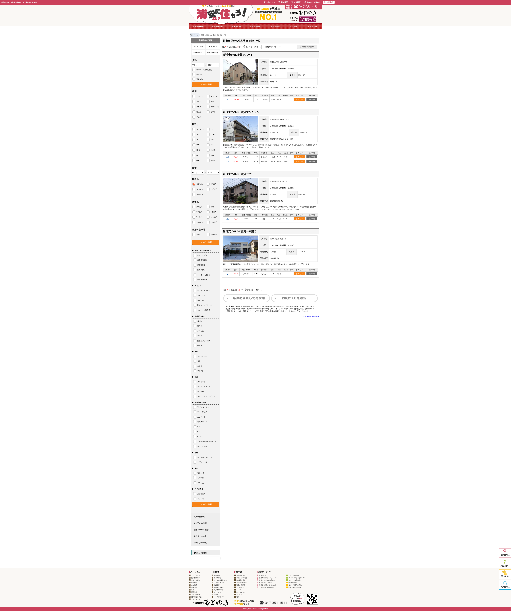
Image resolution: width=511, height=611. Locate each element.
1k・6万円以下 (219, 597)
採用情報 (194, 592)
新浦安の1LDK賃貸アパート (240, 174)
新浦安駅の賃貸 (241, 578)
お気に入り (299, 99)
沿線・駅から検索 (201, 530)
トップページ (195, 575)
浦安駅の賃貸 (240, 575)
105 (227, 99)
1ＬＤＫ (239, 590)
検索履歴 (297, 2)
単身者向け (217, 578)
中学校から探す (213, 52)
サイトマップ (195, 599)
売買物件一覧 (217, 26)
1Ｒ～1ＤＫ (240, 587)
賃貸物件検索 (198, 26)
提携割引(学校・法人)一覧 (267, 578)
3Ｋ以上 (239, 594)
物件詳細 (312, 99)
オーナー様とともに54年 (297, 578)
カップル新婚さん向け (221, 580)
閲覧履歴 (284, 2)
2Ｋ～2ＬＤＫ (240, 592)
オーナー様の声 (294, 575)
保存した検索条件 (314, 2)
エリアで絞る (198, 46)
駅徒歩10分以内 (219, 587)
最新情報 (217, 575)
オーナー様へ (255, 26)
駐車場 (216, 594)
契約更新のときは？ (265, 582)
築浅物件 (217, 585)
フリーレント (218, 592)
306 (227, 161)
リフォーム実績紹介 (295, 580)
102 (227, 219)
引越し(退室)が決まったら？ (268, 585)
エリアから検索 (200, 523)
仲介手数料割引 (219, 590)
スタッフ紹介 (274, 26)
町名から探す (240, 585)
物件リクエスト (200, 536)
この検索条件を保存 (307, 47)
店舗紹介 (194, 582)
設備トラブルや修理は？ (267, 580)
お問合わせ (312, 26)
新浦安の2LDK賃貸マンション (241, 112)
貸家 (237, 597)
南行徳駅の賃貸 (241, 582)
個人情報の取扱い (197, 597)
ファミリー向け (219, 582)
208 (227, 157)
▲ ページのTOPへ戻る (311, 317)
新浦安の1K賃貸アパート (238, 54)
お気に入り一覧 (200, 543)
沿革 (192, 590)
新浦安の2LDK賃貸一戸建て (240, 231)
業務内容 (194, 587)
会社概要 (293, 26)
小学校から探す (198, 52)
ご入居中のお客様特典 (266, 587)
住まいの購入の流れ (295, 585)
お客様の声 (236, 26)
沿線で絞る (213, 46)
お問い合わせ (195, 594)
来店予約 (329, 2)
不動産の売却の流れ (295, 587)
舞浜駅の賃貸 (240, 580)
